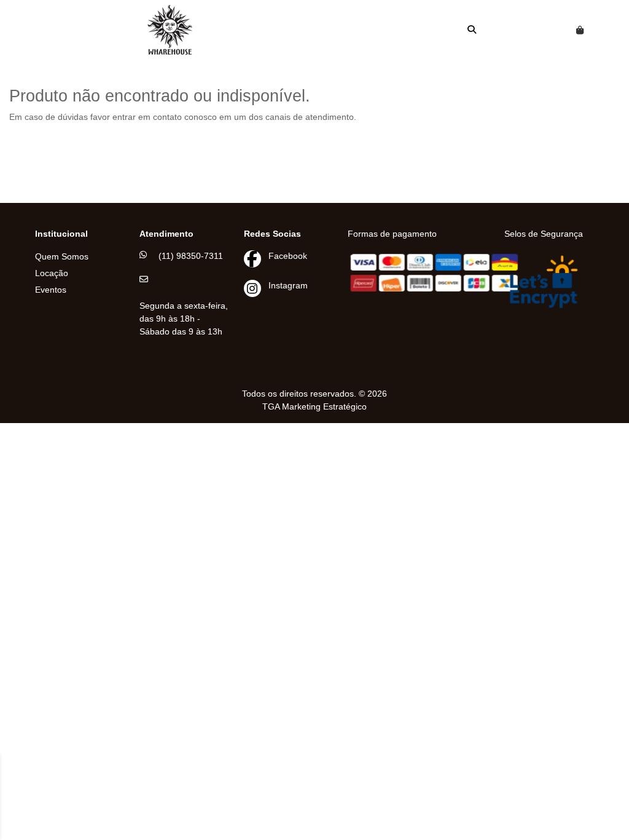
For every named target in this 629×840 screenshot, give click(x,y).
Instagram (288, 285)
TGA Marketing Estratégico (314, 406)
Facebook (287, 256)
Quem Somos (61, 256)
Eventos (50, 290)
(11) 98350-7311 (190, 256)
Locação (51, 273)
